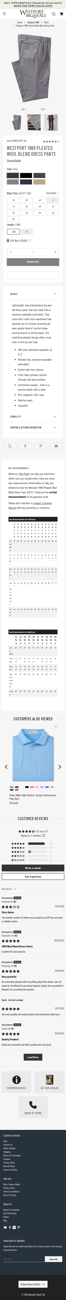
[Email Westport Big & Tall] (5, 1228)
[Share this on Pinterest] (40, 446)
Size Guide (51, 192)
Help (5, 1141)
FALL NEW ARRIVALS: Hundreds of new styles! (33, 4)
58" (53, 213)
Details (13, 293)
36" (14, 200)
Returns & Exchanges (12, 1155)
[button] (50, 141)
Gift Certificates (9, 1213)
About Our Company (11, 1209)
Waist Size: (32, 193)
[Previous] (23, 109)
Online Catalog (9, 1148)
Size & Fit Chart (9, 1195)
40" (40, 200)
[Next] (42, 109)
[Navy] (26, 182)
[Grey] (13, 182)
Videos (6, 1216)
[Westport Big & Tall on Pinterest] (19, 1228)
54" (27, 213)
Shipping (6, 1151)
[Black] (26, 175)
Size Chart (24, 474)
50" (53, 206)
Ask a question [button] (33, 876)
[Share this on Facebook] (25, 446)
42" (53, 200)
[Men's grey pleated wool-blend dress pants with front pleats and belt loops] (33, 68)
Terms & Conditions (11, 1191)
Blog (5, 1220)
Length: (13, 224)
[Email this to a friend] (56, 446)
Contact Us (7, 1144)
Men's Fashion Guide (11, 1184)
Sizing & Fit (15, 416)
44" (14, 206)
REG (26, 231)
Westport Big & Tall (37, 1294)
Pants (46, 22)
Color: (12, 169)
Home (19, 22)
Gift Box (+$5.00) (18, 240)
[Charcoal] (39, 175)
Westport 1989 (33, 22)
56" (40, 213)
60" (14, 219)
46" (27, 206)
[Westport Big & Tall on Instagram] (14, 1228)
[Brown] (13, 175)
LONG (14, 231)
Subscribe (53, 1259)
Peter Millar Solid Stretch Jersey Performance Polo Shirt (32, 797)
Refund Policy (9, 1166)
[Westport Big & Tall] (33, 14)
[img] (11, 907)
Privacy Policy (9, 1162)
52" (14, 213)
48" (40, 206)
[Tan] (39, 182)
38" (27, 200)
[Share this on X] (9, 446)
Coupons (6, 1158)
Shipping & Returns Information (25, 427)
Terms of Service (10, 1169)
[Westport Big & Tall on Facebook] (10, 1228)
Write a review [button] (33, 868)
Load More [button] (33, 1057)
